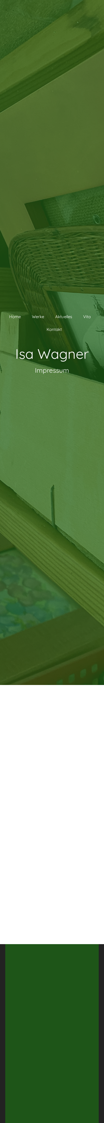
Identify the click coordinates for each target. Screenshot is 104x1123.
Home (15, 316)
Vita (87, 316)
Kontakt (54, 329)
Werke (38, 316)
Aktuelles (63, 316)
